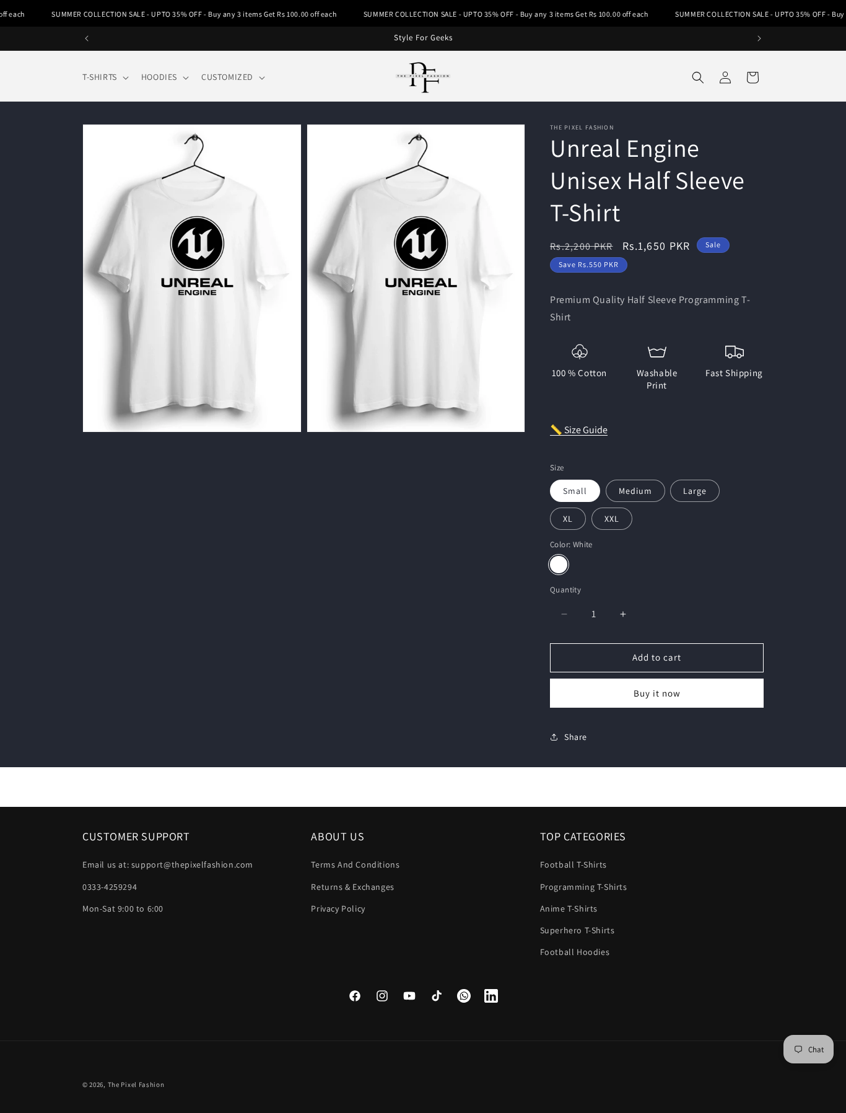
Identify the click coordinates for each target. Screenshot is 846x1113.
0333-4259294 (109, 886)
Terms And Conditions (355, 865)
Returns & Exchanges (352, 886)
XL (568, 518)
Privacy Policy (338, 908)
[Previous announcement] (86, 38)
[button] (104, 77)
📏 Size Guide (579, 429)
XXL (611, 518)
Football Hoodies (575, 951)
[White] (558, 565)
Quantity (565, 590)
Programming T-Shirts (583, 886)
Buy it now (657, 693)
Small (575, 490)
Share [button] (575, 736)
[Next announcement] (759, 38)
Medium (635, 490)
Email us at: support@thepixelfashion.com (167, 865)
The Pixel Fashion (136, 1084)
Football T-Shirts (573, 865)
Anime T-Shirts (569, 908)
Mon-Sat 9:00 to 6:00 (123, 908)
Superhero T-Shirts (577, 930)
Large (695, 490)
